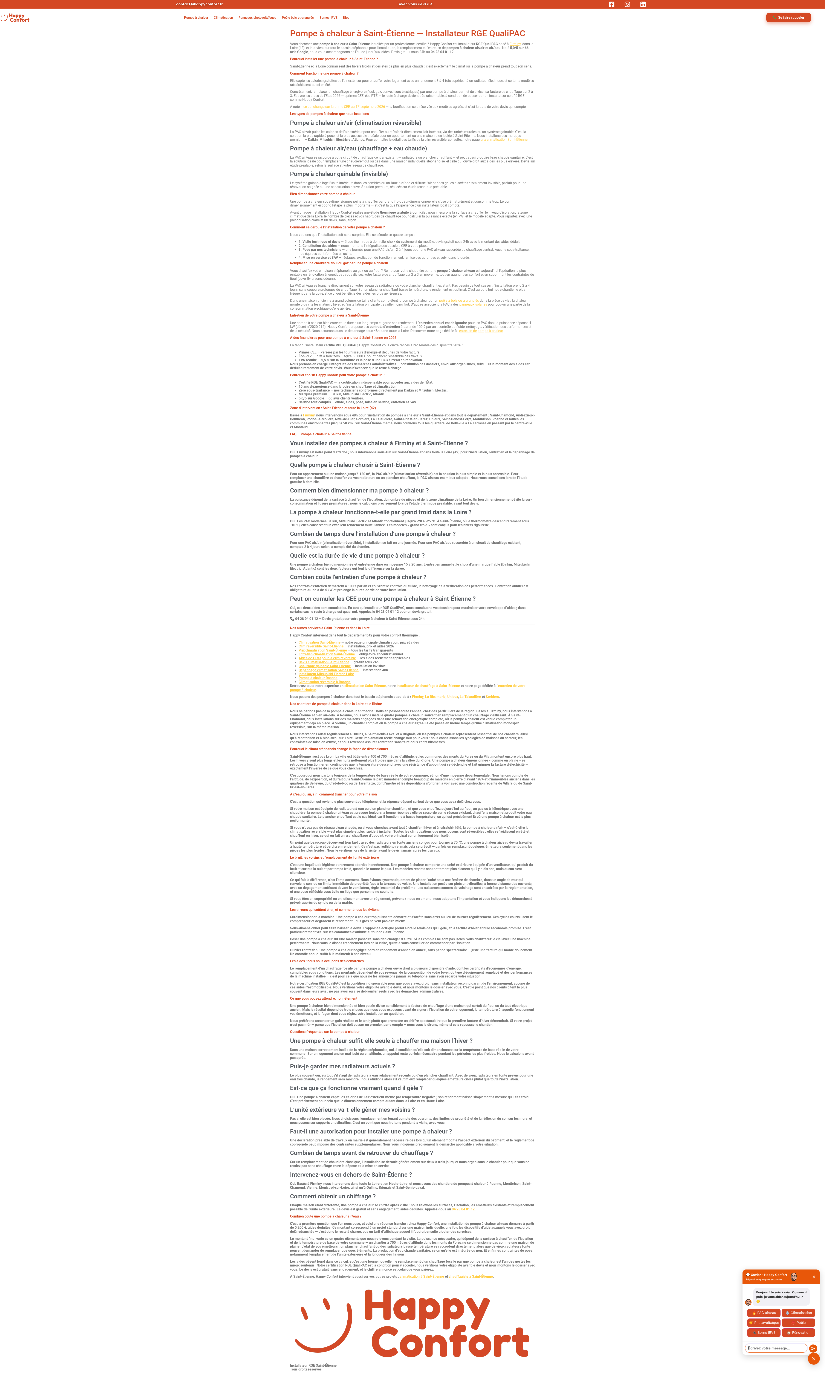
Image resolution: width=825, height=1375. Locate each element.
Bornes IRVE (328, 18)
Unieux (452, 697)
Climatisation (223, 18)
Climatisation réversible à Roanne (325, 682)
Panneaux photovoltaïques (257, 18)
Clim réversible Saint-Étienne (321, 646)
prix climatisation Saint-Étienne (503, 140)
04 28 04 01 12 (463, 1209)
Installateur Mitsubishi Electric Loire (326, 674)
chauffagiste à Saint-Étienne (471, 1276)
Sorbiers (492, 697)
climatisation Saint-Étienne (365, 686)
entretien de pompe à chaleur (481, 331)
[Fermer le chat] (814, 1359)
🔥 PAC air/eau (764, 1313)
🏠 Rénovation (798, 1332)
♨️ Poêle (798, 1322)
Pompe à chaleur (196, 18)
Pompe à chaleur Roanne (318, 678)
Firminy (515, 44)
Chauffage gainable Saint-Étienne (325, 666)
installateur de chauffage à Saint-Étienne (428, 686)
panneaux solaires (473, 304)
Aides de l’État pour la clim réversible (327, 658)
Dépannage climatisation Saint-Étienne (329, 670)
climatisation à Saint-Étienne (422, 1276)
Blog (346, 18)
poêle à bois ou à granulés (459, 300)
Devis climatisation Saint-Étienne (324, 662)
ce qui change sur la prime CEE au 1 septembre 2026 (344, 107)
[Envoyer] (813, 1348)
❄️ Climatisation (798, 1313)
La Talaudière (470, 697)
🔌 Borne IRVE (764, 1332)
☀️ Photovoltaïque (764, 1322)
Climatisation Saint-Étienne (320, 642)
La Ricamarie (435, 697)
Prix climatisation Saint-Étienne (323, 650)
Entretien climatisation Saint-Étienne (327, 654)
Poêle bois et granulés (298, 18)
